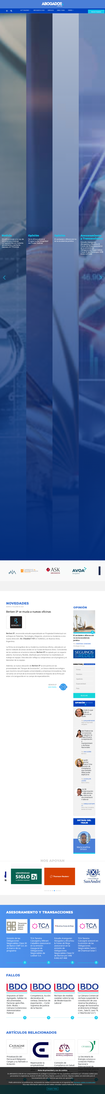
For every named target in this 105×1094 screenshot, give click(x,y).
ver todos (89, 703)
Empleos (51, 10)
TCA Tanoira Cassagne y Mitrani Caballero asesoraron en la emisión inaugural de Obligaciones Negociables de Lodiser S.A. (40, 947)
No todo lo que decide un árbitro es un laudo (87, 713)
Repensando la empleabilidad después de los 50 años (38, 1066)
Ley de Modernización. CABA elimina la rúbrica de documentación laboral (87, 794)
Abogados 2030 (39, 10)
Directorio (61, 10)
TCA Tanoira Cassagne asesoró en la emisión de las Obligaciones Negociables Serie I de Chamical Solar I (88, 944)
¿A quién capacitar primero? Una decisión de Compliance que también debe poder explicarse (86, 767)
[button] (7, 11)
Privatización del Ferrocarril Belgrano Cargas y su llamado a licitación (17, 1060)
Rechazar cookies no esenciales (84, 1082)
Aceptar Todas (52, 1089)
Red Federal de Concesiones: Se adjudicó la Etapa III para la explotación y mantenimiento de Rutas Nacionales (87, 739)
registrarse (96, 12)
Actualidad (24, 10)
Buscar (84, 695)
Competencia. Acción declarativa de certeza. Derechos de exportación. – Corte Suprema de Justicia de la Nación (40, 1001)
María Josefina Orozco (83, 848)
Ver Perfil (52, 687)
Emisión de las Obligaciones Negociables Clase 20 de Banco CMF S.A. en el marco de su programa (17, 944)
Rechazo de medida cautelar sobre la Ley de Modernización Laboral (64, 999)
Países (70, 10)
